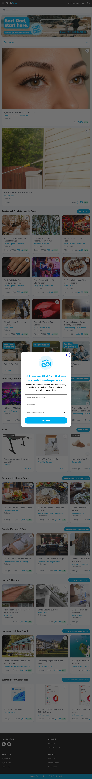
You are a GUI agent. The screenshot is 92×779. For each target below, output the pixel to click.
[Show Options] (65, 412)
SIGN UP (46, 420)
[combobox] (45, 412)
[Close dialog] (68, 355)
